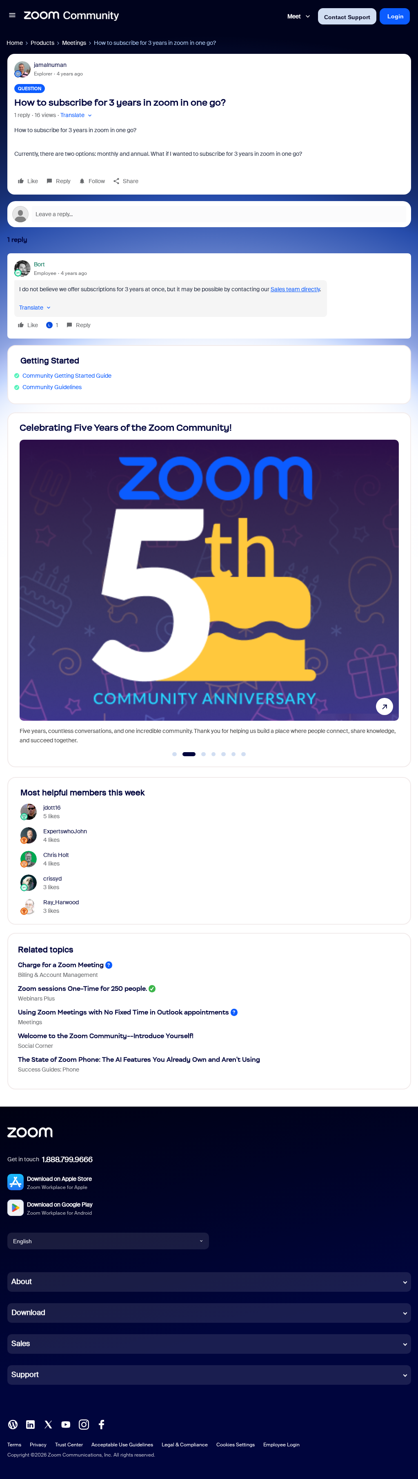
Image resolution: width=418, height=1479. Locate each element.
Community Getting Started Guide (66, 375)
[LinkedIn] (30, 1424)
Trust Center (69, 1444)
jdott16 (52, 807)
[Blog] (12, 1424)
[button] (12, 16)
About (21, 1281)
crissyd (52, 878)
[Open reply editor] (209, 214)
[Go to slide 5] (223, 754)
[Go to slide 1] (174, 754)
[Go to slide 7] (243, 754)
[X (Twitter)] (48, 1424)
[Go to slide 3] (199, 754)
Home (15, 42)
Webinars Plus (36, 998)
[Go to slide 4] (213, 754)
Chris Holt (56, 855)
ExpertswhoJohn (65, 831)
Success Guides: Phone (48, 1069)
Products (42, 42)
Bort (39, 264)
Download (28, 1312)
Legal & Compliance (185, 1444)
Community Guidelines (52, 387)
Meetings (74, 42)
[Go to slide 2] (184, 754)
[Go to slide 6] (233, 754)
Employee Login (281, 1444)
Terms (14, 1444)
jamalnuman (50, 65)
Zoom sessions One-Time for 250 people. (82, 988)
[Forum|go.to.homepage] (71, 16)
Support (25, 1374)
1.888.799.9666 (67, 1160)
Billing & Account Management (58, 975)
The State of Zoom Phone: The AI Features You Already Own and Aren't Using (139, 1059)
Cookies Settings (235, 1444)
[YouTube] (65, 1424)
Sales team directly (295, 289)
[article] (209, 296)
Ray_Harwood (61, 902)
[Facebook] (101, 1424)
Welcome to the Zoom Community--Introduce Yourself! (105, 1036)
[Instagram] (83, 1424)
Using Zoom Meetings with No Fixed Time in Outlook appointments (123, 1012)
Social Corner (35, 1045)
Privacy (38, 1444)
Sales (20, 1343)
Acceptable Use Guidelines (122, 1444)
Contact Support (347, 17)
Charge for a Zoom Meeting (61, 965)
